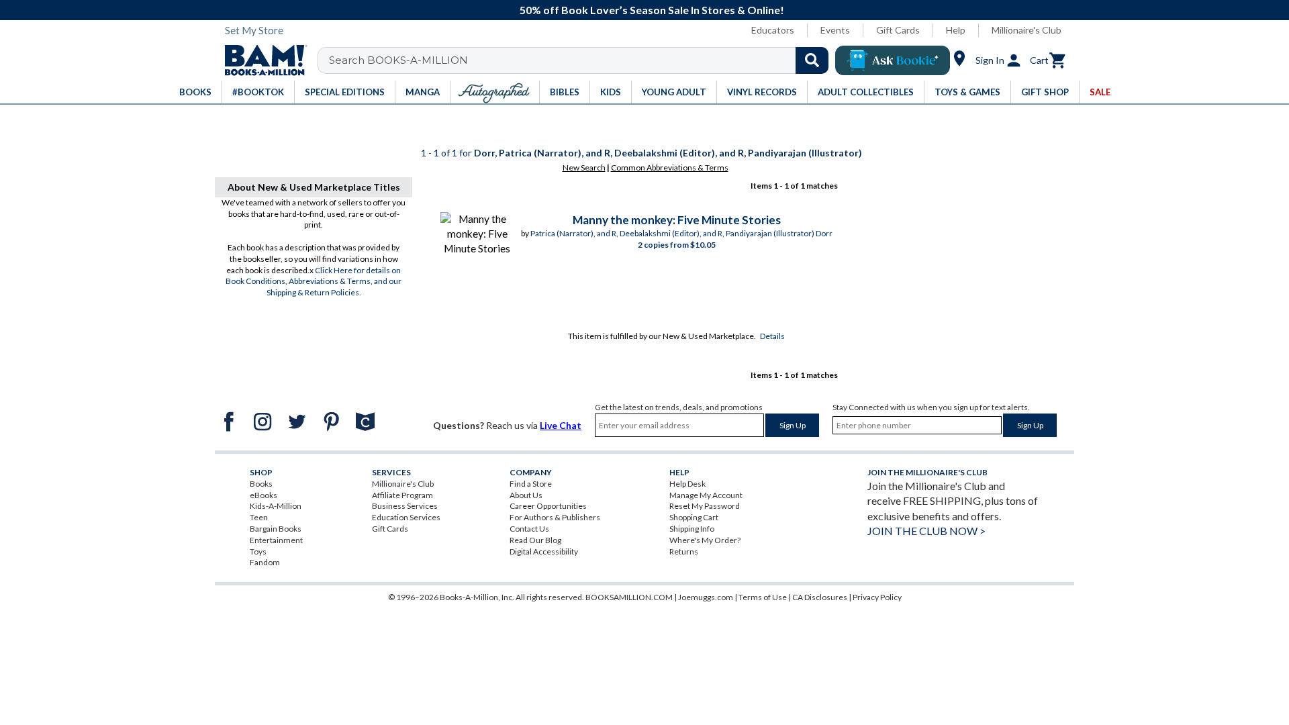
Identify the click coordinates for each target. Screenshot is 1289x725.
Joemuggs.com (705, 597)
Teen (259, 517)
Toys (258, 551)
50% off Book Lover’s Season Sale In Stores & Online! (652, 9)
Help (955, 30)
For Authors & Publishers (555, 517)
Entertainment (276, 540)
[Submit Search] (812, 60)
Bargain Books (275, 529)
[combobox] (581, 60)
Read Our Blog (535, 540)
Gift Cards (898, 30)
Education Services (406, 517)
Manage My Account (706, 495)
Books (261, 484)
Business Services (405, 506)
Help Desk (687, 484)
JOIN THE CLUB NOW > (926, 530)
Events (835, 30)
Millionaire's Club (1026, 30)
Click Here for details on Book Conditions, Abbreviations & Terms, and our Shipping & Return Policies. (313, 281)
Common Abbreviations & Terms (669, 167)
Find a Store (531, 484)
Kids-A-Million (275, 506)
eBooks (263, 495)
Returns (683, 551)
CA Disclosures (819, 597)
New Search (584, 167)
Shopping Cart (693, 517)
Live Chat (560, 425)
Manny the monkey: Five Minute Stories (677, 220)
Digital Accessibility (544, 551)
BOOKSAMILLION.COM (629, 597)
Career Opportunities (548, 506)
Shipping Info (691, 529)
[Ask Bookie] (892, 60)
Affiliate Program (402, 495)
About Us (526, 495)
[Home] (261, 60)
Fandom (265, 562)
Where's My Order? (705, 540)
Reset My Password (704, 506)
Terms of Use (762, 597)
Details (772, 336)
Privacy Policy (877, 597)
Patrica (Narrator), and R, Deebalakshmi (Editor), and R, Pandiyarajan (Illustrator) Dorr (681, 233)
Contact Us (529, 529)
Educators (772, 30)
